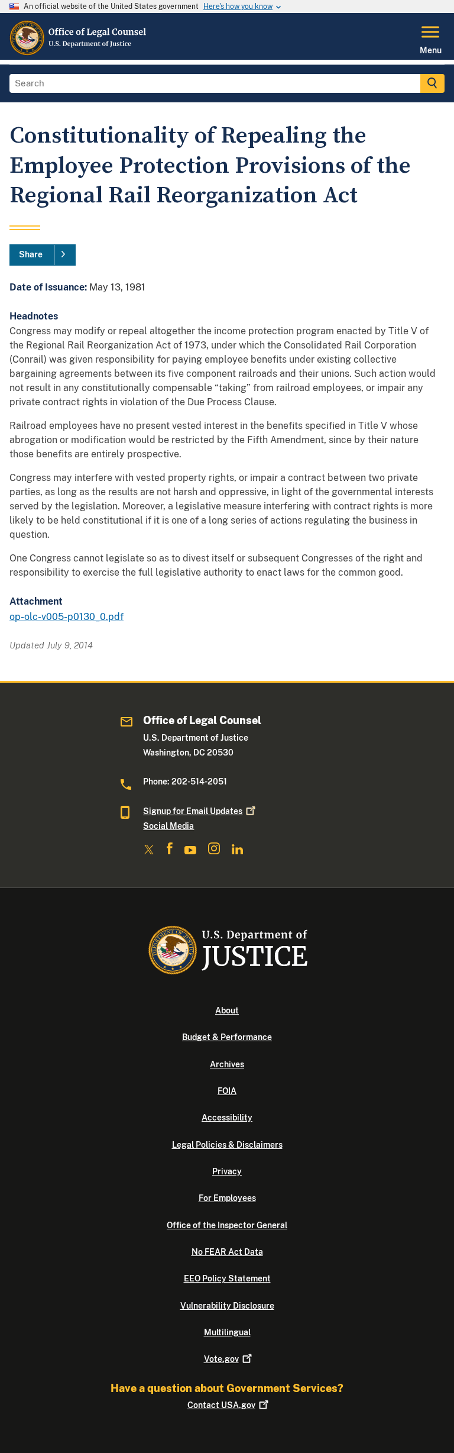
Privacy (227, 1171)
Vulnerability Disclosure (227, 1305)
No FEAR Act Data (227, 1252)
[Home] (78, 52)
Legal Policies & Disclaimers (227, 1145)
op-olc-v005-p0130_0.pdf (66, 616)
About (227, 1010)
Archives (227, 1064)
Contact (221, 1405)
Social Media (168, 826)
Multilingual (227, 1332)
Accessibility (227, 1117)
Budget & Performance (227, 1037)
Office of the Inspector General (227, 1225)
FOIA (227, 1091)
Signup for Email (192, 811)
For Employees (227, 1198)
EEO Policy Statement (227, 1278)
